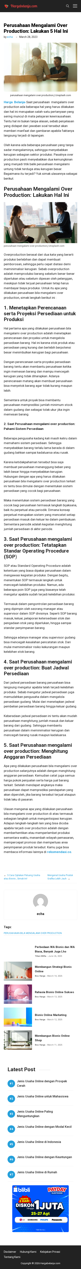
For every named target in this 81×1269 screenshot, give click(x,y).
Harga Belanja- (15, 102)
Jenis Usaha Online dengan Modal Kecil (44, 1127)
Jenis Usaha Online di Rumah (37, 1172)
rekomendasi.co (59, 852)
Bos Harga (40, 976)
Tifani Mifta (40, 956)
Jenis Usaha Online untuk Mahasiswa (42, 1096)
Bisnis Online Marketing (50, 1015)
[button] (67, 6)
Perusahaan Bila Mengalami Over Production (33, 933)
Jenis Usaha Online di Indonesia (39, 1142)
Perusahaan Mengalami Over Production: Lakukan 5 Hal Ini (36, 28)
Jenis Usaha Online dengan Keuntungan (44, 1157)
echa (10, 36)
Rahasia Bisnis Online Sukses (54, 992)
